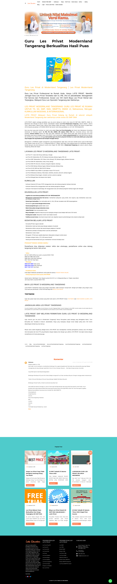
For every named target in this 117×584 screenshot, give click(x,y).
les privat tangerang (45, 346)
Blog (38, 4)
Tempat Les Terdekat (47, 565)
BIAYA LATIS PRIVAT (58, 289)
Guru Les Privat (46, 567)
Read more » (30, 485)
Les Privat (45, 553)
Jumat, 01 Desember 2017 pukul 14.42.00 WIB (82, 362)
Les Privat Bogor (46, 557)
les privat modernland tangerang (32, 346)
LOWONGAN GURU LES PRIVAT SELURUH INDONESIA (80, 473)
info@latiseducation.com (83, 555)
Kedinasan (56, 1)
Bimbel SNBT (62, 549)
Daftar (80, 1)
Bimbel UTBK (62, 551)
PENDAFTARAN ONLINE (62, 272)
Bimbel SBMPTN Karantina (65, 561)
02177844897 (81, 551)
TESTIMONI (71, 298)
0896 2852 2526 (81, 553)
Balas (29, 409)
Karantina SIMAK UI (63, 557)
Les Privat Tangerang (47, 561)
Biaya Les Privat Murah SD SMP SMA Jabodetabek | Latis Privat (57, 512)
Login (43, 4)
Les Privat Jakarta (46, 555)
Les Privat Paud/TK (47, 545)
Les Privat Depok (46, 563)
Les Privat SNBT (62, 555)
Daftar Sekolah (59, 4)
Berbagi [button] (27, 35)
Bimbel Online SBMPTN (64, 559)
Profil (38, 1)
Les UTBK (61, 547)
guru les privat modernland (39, 344)
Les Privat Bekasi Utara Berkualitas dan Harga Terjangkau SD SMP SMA (34, 512)
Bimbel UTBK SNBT (46, 1)
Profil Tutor (67, 1)
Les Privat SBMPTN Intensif (65, 563)
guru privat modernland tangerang (72, 344)
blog (30, 344)
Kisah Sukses (75, 1)
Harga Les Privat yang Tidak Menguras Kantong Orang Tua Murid (35, 473)
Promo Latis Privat (50, 4)
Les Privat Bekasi (46, 559)
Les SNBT (61, 545)
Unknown (30, 362)
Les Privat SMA (46, 551)
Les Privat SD (45, 547)
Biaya (62, 1)
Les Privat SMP (46, 549)
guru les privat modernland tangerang (55, 344)
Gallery (86, 1)
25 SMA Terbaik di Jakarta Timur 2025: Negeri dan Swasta (80, 512)
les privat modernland (87, 344)
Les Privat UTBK (62, 553)
